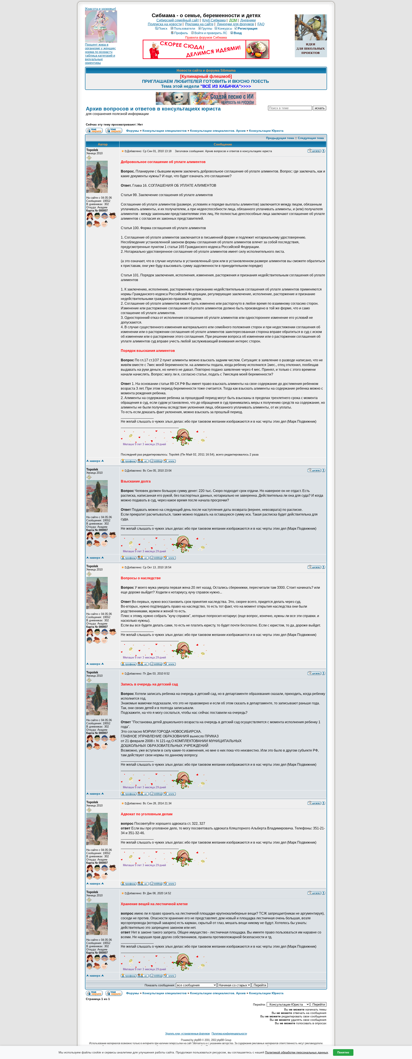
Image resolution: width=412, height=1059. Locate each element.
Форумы (132, 130)
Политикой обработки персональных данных (296, 1052)
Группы (206, 28)
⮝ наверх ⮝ (95, 461)
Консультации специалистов (164, 130)
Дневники (248, 20)
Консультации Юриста (266, 130)
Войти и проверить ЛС (210, 33)
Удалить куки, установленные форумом (187, 1033)
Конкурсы (225, 28)
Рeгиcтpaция (248, 28)
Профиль (181, 33)
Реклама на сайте (199, 24)
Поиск (162, 28)
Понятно (343, 1052)
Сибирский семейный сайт (177, 20)
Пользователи (184, 28)
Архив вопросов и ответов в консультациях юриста (153, 109)
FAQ (261, 24)
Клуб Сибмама (214, 20)
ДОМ (233, 20)
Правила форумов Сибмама (206, 37)
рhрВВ (197, 1040)
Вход (238, 33)
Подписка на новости (165, 24)
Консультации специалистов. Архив (218, 130)
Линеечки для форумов (235, 24)
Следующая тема (311, 138)
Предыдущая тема (280, 138)
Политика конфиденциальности (229, 1033)
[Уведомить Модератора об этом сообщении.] (323, 151)
